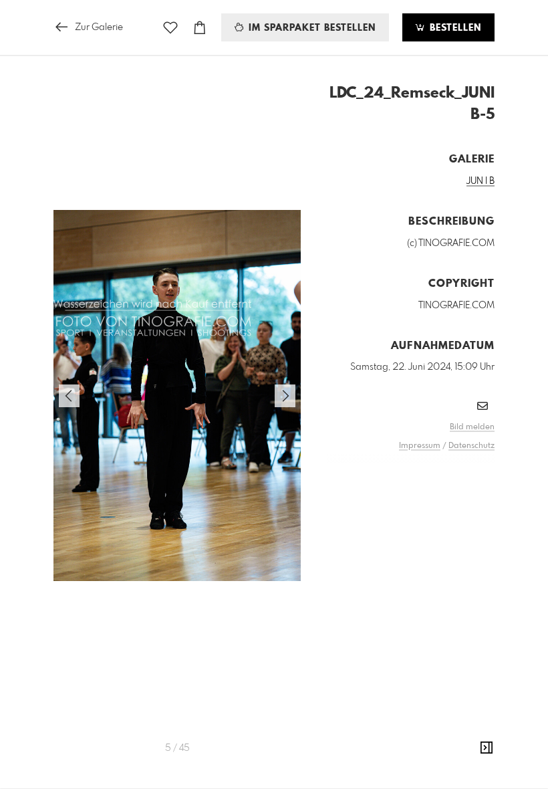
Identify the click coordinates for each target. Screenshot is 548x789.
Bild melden (472, 427)
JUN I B (480, 181)
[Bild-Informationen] (486, 748)
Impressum (419, 446)
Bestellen (453, 28)
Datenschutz (471, 446)
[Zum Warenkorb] (200, 28)
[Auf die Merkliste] (170, 28)
